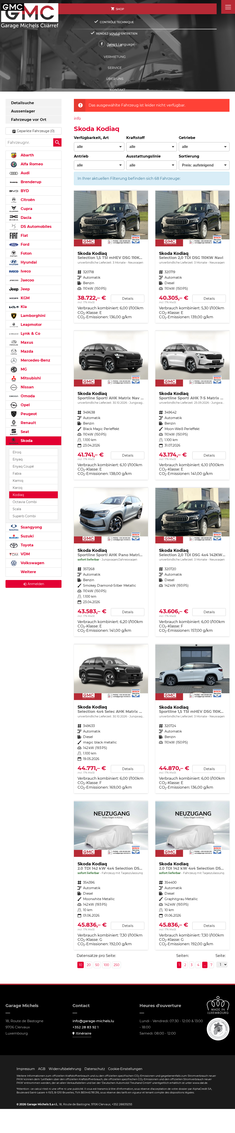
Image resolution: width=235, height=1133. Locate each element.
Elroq (17, 452)
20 (89, 965)
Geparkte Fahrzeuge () (36, 131)
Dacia (25, 217)
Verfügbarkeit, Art (91, 138)
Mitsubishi (30, 378)
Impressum (26, 1069)
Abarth (27, 155)
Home (114, 35)
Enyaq (17, 459)
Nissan (27, 387)
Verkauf (115, 46)
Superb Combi (24, 516)
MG (23, 369)
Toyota (27, 545)
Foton (26, 253)
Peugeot (28, 414)
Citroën (27, 200)
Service (115, 68)
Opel (25, 405)
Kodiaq (18, 495)
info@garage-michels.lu (93, 1021)
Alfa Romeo (31, 164)
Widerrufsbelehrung (65, 1069)
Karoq (17, 488)
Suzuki (27, 536)
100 (106, 965)
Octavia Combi (25, 502)
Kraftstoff (135, 138)
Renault (28, 423)
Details (127, 299)
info (77, 118)
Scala (17, 509)
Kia (23, 307)
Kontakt (117, 90)
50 (97, 965)
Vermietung (115, 57)
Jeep (25, 289)
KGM (25, 298)
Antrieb (81, 156)
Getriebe (187, 138)
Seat (24, 432)
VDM (25, 554)
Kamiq (18, 481)
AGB (41, 1069)
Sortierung (189, 156)
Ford (24, 244)
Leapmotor (31, 324)
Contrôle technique (117, 22)
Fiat (24, 235)
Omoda (27, 396)
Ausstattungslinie (143, 156)
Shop (120, 9)
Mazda (26, 351)
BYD (24, 191)
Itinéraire (83, 1033)
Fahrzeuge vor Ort (28, 119)
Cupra (26, 209)
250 (116, 965)
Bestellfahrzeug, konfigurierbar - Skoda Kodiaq (192, 562)
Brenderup (30, 182)
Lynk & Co (30, 333)
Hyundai (28, 262)
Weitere (28, 572)
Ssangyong (31, 527)
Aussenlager (23, 111)
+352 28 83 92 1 (86, 1027)
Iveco (25, 271)
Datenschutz (94, 1069)
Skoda (26, 440)
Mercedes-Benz (35, 360)
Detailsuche (22, 103)
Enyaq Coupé (23, 466)
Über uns (114, 79)
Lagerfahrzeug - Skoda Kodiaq (111, 875)
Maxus (26, 342)
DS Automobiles (36, 226)
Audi (25, 173)
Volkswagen (32, 563)
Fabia (17, 473)
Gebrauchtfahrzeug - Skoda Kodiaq (111, 405)
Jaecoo (27, 280)
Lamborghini (32, 315)
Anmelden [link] (36, 584)
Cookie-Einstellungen (125, 1069)
